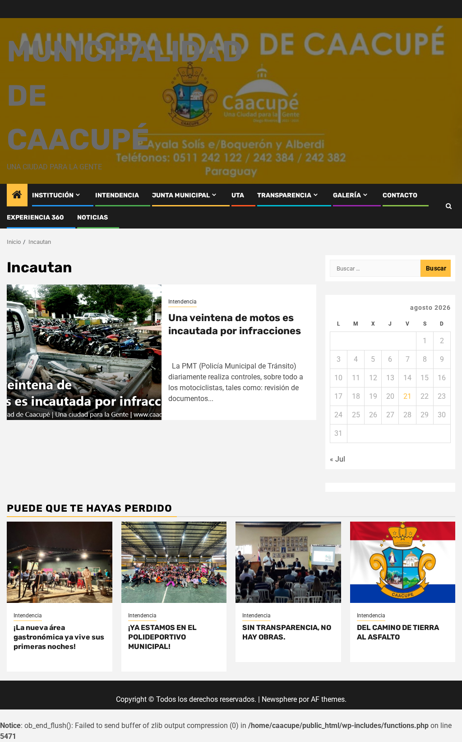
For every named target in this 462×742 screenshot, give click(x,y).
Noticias (92, 217)
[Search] (448, 206)
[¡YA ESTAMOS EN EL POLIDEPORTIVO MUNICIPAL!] (174, 562)
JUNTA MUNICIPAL (181, 195)
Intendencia (182, 302)
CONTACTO (400, 195)
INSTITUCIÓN (53, 195)
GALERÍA (347, 195)
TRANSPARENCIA (284, 195)
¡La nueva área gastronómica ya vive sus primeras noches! (59, 637)
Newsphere (279, 699)
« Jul (337, 459)
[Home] (17, 195)
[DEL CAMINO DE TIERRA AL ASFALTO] (403, 562)
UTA (237, 195)
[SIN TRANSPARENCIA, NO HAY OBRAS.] (288, 562)
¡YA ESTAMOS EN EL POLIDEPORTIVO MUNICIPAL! (162, 637)
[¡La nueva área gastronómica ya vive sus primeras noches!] (59, 562)
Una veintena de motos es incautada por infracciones (234, 324)
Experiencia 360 (35, 217)
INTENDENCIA (117, 195)
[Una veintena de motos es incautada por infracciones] (84, 352)
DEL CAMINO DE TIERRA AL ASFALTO (398, 632)
